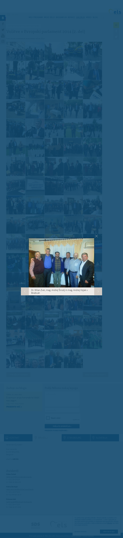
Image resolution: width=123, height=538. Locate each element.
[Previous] (25, 291)
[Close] (96, 236)
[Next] (98, 291)
